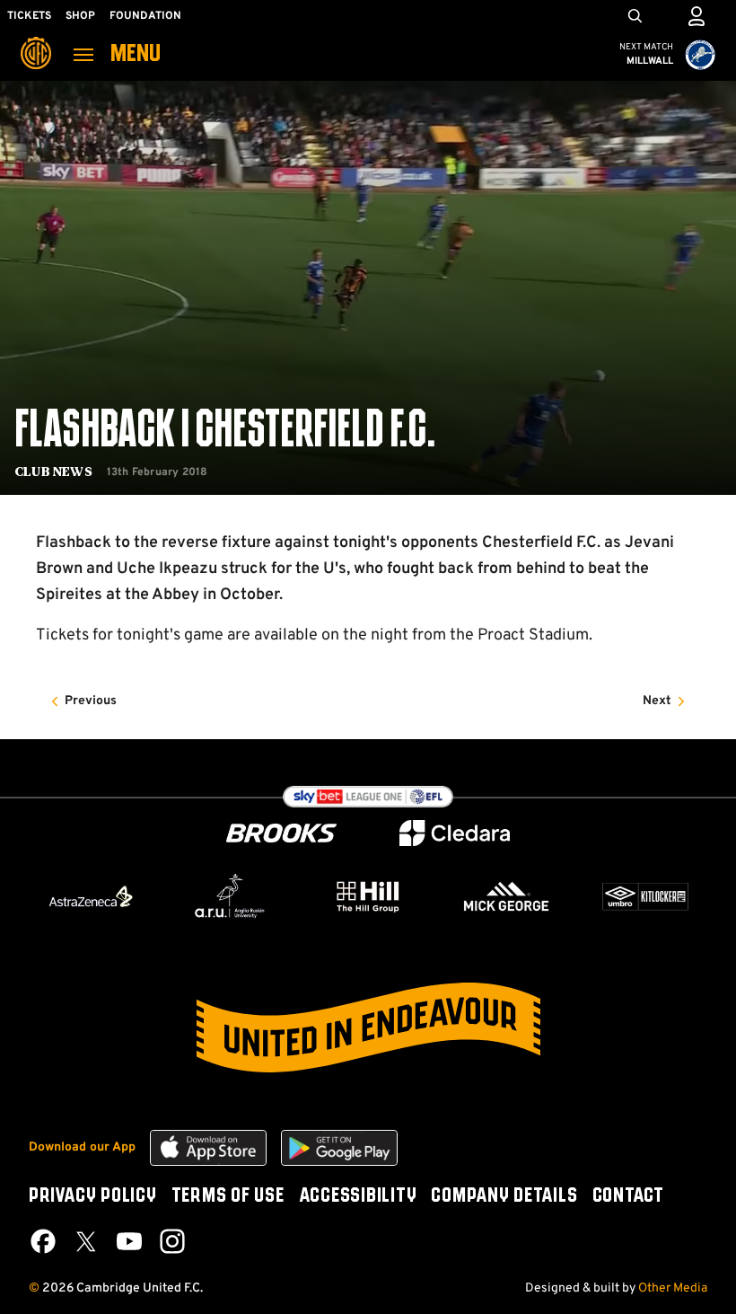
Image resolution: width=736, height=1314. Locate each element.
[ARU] (229, 896)
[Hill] (368, 896)
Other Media (672, 1288)
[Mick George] (506, 896)
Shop (80, 16)
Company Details (504, 1196)
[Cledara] (455, 833)
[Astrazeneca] (90, 896)
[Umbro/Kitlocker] (645, 896)
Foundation (145, 16)
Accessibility (358, 1196)
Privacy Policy (93, 1196)
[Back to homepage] (36, 40)
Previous (91, 701)
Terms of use (228, 1196)
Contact (628, 1196)
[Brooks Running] (281, 833)
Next (657, 701)
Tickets (29, 16)
